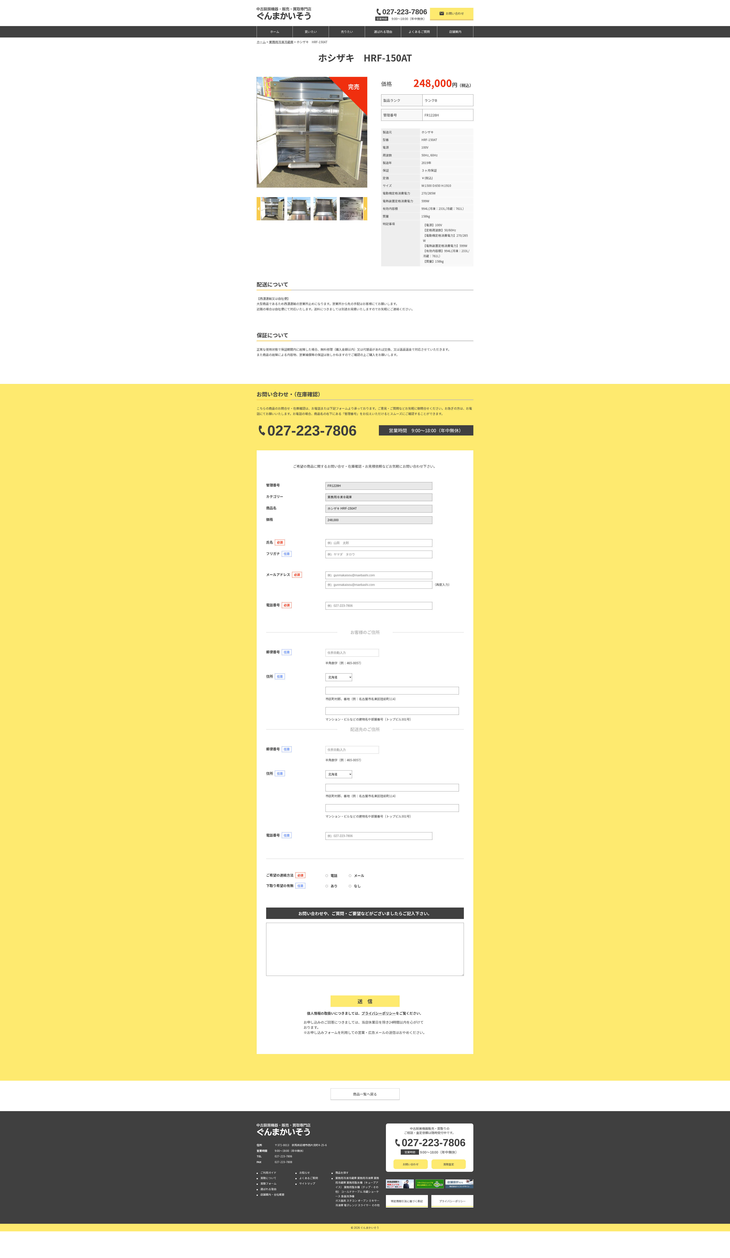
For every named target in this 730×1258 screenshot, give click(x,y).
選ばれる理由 (383, 31)
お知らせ (304, 1172)
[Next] (365, 208)
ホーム (274, 31)
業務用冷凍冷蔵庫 (346, 1178)
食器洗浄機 (347, 1196)
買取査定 (448, 1164)
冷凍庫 (339, 1205)
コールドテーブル (351, 1192)
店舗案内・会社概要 (272, 1194)
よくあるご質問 (419, 31)
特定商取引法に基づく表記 (407, 1201)
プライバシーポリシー (379, 1013)
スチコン (352, 1200)
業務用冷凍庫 (365, 1178)
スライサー (364, 1205)
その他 (376, 1205)
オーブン (363, 1200)
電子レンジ (350, 1205)
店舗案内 (455, 31)
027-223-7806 (404, 12)
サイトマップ (307, 1183)
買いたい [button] (311, 31)
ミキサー (374, 1200)
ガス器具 (340, 1200)
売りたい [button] (347, 31)
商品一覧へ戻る (365, 1094)
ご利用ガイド (268, 1172)
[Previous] (258, 208)
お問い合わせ (455, 13)
